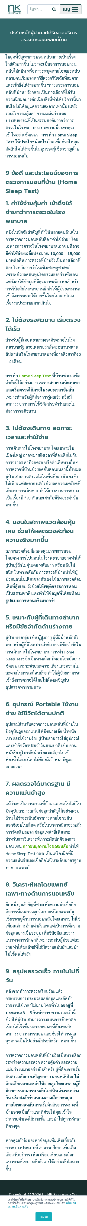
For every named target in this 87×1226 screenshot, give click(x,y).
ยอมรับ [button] (43, 1217)
